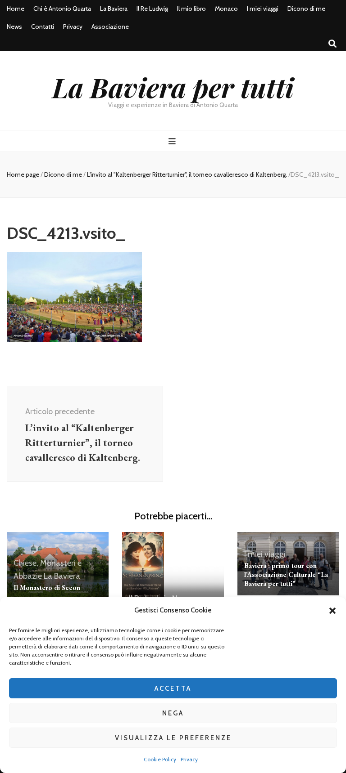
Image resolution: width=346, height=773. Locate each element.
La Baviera (113, 8)
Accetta (173, 688)
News (14, 26)
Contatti (42, 26)
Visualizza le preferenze (173, 738)
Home (15, 8)
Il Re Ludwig (152, 8)
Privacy (189, 759)
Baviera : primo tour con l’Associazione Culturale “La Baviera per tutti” (286, 574)
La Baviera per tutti (173, 87)
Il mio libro (191, 8)
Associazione (110, 26)
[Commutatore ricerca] (332, 44)
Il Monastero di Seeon (47, 587)
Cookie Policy (160, 759)
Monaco (226, 8)
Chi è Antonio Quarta (62, 8)
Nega (173, 713)
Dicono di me (306, 8)
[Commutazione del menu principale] (173, 141)
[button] (332, 610)
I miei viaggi (262, 8)
